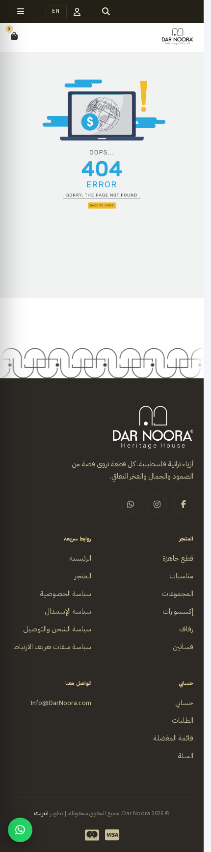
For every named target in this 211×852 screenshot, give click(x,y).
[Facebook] (183, 504)
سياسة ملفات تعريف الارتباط (52, 647)
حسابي (184, 703)
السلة (185, 756)
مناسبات (181, 576)
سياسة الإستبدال (68, 611)
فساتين (183, 647)
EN (56, 11)
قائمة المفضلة (173, 738)
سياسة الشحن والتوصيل (57, 629)
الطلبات (182, 720)
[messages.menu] (20, 11)
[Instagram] (157, 504)
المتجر (83, 576)
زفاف (186, 629)
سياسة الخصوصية (65, 594)
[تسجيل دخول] (77, 12)
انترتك (41, 813)
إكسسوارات (177, 611)
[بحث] (106, 11)
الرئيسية (80, 558)
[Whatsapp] (130, 504)
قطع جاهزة (177, 558)
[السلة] (14, 36)
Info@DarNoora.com (61, 703)
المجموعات (177, 594)
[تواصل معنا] (20, 830)
